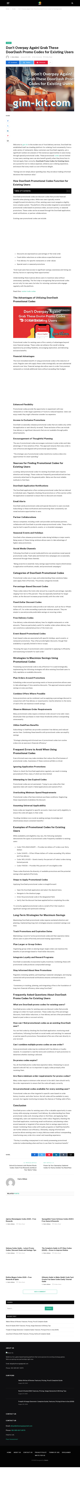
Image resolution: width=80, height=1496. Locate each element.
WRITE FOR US (40, 1455)
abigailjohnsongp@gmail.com (21, 1426)
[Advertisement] (40, 27)
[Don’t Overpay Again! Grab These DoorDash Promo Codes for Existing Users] (40, 89)
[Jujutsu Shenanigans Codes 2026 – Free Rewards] (22, 1207)
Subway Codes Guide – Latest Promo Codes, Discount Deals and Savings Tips (21, 1249)
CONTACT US (27, 1452)
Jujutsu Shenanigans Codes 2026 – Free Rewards (21, 1220)
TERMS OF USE (54, 1452)
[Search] (72, 3)
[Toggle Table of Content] (67, 191)
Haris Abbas (15, 57)
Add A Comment (40, 1291)
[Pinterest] (8, 136)
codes (56, 156)
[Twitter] (8, 126)
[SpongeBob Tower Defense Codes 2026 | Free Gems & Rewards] (58, 1207)
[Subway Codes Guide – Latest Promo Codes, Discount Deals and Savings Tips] (22, 1236)
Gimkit (46, 1460)
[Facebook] (8, 121)
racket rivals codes (29, 291)
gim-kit (25, 145)
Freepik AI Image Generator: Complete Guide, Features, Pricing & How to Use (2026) (32, 1330)
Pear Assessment (12, 1439)
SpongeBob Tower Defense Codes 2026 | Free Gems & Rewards (58, 1220)
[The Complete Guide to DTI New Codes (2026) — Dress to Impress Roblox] (58, 1236)
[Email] (8, 141)
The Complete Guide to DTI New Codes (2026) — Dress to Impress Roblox (57, 1249)
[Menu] (8, 3)
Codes (9, 42)
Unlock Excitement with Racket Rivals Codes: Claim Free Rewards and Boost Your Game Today (23, 1168)
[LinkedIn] (8, 131)
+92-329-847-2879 (18, 1430)
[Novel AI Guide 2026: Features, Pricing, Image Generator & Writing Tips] (11, 1393)
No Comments (38, 57)
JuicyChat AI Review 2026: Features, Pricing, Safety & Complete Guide (28, 1334)
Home (9, 1452)
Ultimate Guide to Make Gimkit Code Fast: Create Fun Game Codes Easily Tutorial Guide (58, 1279)
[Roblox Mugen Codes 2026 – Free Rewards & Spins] (22, 1266)
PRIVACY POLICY (41, 1452)
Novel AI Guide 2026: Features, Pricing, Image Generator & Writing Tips (28, 1325)
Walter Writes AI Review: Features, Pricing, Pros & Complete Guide (27, 1321)
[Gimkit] (40, 3)
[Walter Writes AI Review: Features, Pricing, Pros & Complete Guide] (11, 1383)
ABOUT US (17, 1452)
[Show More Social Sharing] (50, 62)
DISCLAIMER (66, 1452)
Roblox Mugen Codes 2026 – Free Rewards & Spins (19, 1278)
